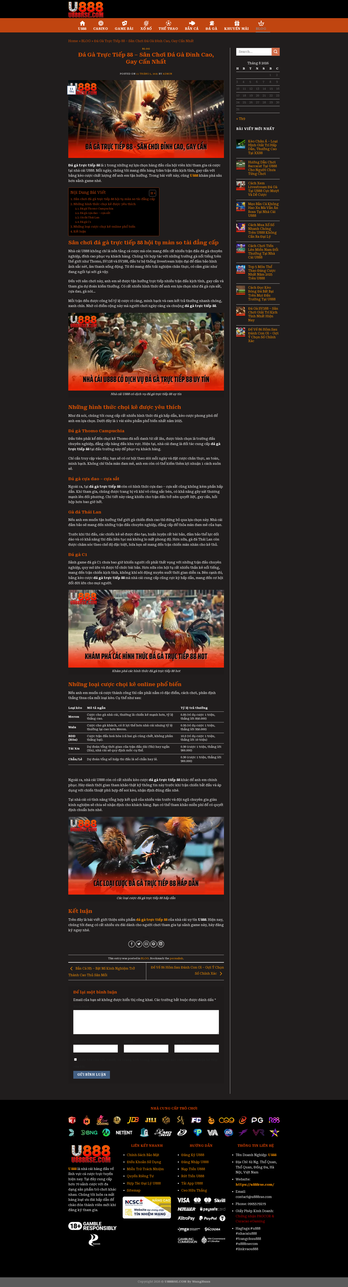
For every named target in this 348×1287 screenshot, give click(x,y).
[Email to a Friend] (146, 944)
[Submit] (276, 52)
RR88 (98, 1215)
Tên (77, 1041)
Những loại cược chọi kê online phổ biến (104, 226)
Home (73, 41)
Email (129, 1041)
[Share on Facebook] (131, 944)
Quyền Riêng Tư (140, 1176)
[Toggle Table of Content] (150, 193)
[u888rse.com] (88, 9)
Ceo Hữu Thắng (194, 1190)
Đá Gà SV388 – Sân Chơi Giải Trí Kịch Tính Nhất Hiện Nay (263, 314)
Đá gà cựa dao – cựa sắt (95, 213)
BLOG (261, 29)
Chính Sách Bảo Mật (143, 1155)
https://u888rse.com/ (255, 1184)
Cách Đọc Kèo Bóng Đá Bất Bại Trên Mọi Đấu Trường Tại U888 (262, 293)
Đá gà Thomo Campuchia (96, 208)
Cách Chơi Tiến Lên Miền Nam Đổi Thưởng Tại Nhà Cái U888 (263, 251)
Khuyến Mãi (236, 29)
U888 (82, 29)
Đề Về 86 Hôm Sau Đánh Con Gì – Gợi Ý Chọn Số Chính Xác (263, 335)
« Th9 (240, 119)
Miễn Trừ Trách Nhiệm (145, 1169)
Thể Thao (168, 29)
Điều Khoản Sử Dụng (144, 1162)
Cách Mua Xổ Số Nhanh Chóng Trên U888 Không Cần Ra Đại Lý (262, 231)
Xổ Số (146, 29)
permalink (176, 958)
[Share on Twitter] (139, 944)
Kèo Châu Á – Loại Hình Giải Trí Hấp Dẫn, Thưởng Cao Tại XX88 (263, 147)
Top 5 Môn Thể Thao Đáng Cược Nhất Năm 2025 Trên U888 (262, 272)
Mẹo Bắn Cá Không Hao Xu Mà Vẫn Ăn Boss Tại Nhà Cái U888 (263, 210)
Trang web (183, 1041)
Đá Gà (212, 29)
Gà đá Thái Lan (90, 217)
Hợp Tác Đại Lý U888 (144, 1183)
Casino (100, 29)
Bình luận (82, 1006)
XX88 (108, 1215)
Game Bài (124, 29)
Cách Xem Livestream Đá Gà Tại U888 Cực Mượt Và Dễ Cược (263, 189)
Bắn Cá (192, 29)
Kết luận (80, 231)
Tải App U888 (192, 1183)
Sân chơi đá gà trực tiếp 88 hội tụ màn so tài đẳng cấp (114, 199)
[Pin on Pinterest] (153, 944)
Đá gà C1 (86, 221)
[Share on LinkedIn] (160, 944)
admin (167, 74)
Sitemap (134, 1190)
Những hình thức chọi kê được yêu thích (105, 204)
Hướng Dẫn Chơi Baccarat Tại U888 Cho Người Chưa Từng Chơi (262, 168)
